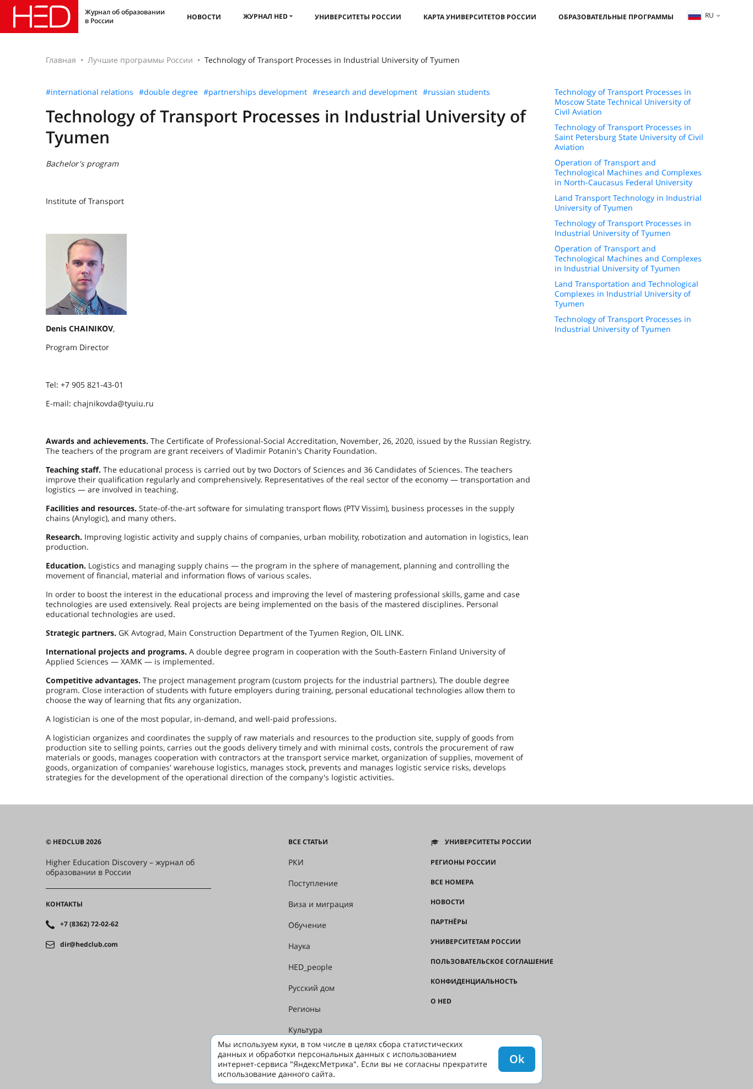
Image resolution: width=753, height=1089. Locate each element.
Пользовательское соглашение (492, 961)
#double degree (168, 92)
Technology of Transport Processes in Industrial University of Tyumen (623, 228)
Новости (204, 17)
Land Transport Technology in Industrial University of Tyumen (628, 203)
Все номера (452, 882)
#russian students (456, 92)
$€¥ (436, 1021)
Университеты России (358, 17)
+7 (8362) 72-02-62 (89, 924)
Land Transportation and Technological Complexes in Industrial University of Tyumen (626, 294)
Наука (299, 946)
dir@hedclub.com (89, 944)
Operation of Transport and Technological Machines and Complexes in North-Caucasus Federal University (628, 172)
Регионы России (463, 862)
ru (709, 15)
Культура (305, 1030)
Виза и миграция (320, 904)
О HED (441, 1001)
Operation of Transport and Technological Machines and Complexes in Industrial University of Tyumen (628, 258)
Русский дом (311, 988)
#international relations (89, 92)
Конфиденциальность (474, 981)
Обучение (307, 925)
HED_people (310, 967)
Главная (61, 60)
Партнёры (449, 922)
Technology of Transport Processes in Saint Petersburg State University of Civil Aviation (629, 137)
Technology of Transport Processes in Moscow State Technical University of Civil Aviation (623, 102)
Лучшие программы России (140, 60)
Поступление (313, 883)
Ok (516, 1059)
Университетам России (476, 941)
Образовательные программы (616, 17)
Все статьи (308, 842)
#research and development (365, 92)
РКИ (296, 862)
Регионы (304, 1009)
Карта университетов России (479, 17)
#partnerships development (255, 92)
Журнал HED (265, 16)
